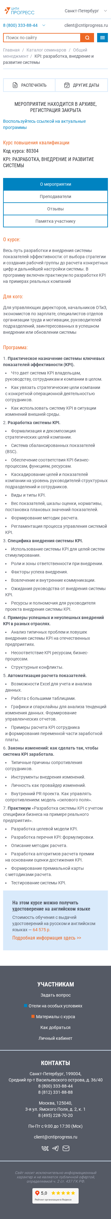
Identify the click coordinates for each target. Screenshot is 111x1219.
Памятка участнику (55, 221)
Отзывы (55, 208)
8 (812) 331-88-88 (55, 1092)
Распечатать (34, 85)
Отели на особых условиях (55, 1005)
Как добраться (55, 1027)
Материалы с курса (55, 1016)
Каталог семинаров (46, 50)
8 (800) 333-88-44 (55, 1086)
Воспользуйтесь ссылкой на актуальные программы (44, 124)
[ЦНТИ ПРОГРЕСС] (19, 10)
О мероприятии (55, 184)
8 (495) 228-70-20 (55, 1115)
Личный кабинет (55, 1038)
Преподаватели (55, 196)
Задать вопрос (56, 995)
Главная (11, 50)
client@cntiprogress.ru (55, 1136)
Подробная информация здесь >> (46, 938)
